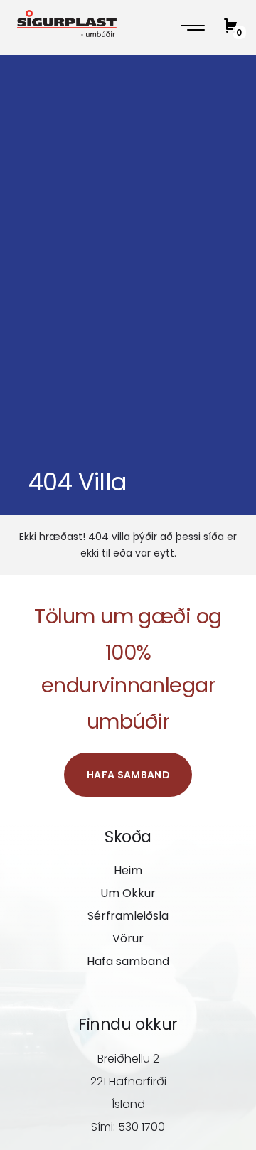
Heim (128, 870)
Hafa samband (128, 775)
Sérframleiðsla (128, 916)
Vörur (128, 938)
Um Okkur (128, 893)
